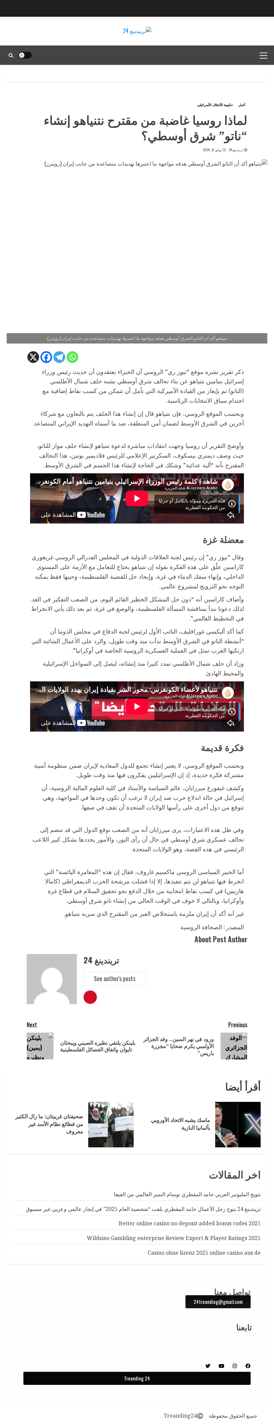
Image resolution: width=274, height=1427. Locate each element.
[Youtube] (221, 1365)
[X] (33, 357)
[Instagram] (234, 1365)
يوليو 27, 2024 (212, 150)
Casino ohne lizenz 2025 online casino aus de (204, 1252)
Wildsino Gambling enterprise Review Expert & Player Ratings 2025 (174, 1238)
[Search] (11, 55)
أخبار (242, 104)
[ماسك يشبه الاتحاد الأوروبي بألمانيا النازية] (238, 1124)
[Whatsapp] (72, 357)
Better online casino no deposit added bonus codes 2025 (190, 1223)
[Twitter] (208, 1365)
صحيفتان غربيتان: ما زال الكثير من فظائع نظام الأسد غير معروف (49, 1124)
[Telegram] (59, 357)
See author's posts (114, 978)
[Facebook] (46, 357)
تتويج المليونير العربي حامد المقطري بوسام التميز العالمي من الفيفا (187, 1194)
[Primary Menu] (263, 55)
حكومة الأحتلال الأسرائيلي (215, 104)
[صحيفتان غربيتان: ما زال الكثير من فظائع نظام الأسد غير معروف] (111, 1124)
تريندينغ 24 (236, 150)
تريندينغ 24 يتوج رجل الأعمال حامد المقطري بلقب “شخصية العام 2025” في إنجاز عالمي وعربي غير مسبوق (143, 1209)
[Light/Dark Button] (25, 55)
